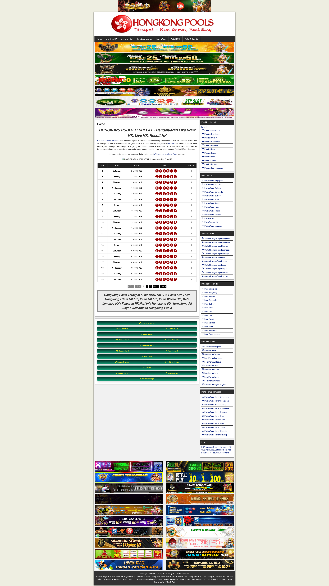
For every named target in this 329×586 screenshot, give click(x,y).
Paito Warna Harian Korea (214, 420)
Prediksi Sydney (210, 138)
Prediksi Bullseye (211, 145)
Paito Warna (161, 39)
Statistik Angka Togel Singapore (217, 238)
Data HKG (219, 450)
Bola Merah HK (210, 350)
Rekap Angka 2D (148, 345)
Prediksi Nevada (210, 164)
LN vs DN (148, 368)
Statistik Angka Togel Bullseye (216, 254)
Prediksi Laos (209, 157)
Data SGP (179, 577)
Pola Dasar (148, 356)
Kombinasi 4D (123, 373)
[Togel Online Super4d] (164, 69)
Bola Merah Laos (211, 373)
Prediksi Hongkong (212, 134)
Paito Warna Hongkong (213, 184)
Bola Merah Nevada (212, 381)
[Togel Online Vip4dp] (200, 488)
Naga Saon (136, 577)
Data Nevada (209, 323)
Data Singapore (210, 289)
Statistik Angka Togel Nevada (216, 273)
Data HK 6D (208, 327)
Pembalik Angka (123, 362)
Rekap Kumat (148, 334)
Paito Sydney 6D (191, 39)
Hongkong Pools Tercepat (108, 141)
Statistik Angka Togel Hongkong (217, 242)
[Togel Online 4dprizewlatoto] (129, 543)
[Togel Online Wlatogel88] (129, 532)
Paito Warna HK (117, 577)
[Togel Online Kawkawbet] (129, 488)
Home (99, 39)
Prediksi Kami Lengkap (213, 168)
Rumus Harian (173, 329)
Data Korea (208, 311)
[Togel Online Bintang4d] (129, 521)
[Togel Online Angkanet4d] (200, 532)
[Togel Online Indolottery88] (200, 521)
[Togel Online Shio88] (200, 554)
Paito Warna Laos (211, 207)
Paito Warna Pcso (211, 200)
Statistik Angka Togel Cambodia (217, 250)
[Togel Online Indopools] (200, 543)
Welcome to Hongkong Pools (165, 154)
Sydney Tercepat (220, 447)
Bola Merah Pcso (211, 366)
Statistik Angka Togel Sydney (216, 246)
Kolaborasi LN (172, 373)
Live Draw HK (111, 39)
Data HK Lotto (201, 579)
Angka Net (107, 577)
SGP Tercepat (207, 447)
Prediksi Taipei (210, 161)
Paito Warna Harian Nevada (215, 431)
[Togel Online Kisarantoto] (164, 91)
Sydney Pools (127, 579)
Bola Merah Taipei (211, 377)
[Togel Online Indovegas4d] (200, 565)
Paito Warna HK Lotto (187, 579)
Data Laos (208, 315)
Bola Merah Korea (211, 369)
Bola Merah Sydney (212, 354)
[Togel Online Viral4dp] (164, 113)
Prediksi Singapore (212, 130)
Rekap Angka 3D (173, 340)
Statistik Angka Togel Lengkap (216, 276)
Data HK (173, 577)
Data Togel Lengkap (212, 334)
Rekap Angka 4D (123, 351)
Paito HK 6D (176, 39)
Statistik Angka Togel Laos (215, 265)
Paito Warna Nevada (212, 215)
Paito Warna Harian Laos (214, 423)
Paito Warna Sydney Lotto (168, 579)
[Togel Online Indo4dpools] (129, 565)
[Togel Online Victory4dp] (129, 477)
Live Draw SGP (127, 39)
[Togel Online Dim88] (164, 58)
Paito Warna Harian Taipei (214, 427)
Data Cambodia (210, 300)
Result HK (216, 453)
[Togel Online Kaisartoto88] (129, 554)
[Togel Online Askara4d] (129, 510)
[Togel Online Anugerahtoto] (200, 510)
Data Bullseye (210, 304)
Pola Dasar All (173, 351)
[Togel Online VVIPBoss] (164, 47)
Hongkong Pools (139, 579)
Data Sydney (209, 296)
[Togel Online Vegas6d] (129, 499)
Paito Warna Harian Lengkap (215, 435)
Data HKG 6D (209, 450)
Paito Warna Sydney (212, 188)
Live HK (171, 143)
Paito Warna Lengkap (213, 226)
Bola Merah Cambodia (213, 358)
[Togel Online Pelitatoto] (164, 102)
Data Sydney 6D (210, 330)
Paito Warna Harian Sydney (215, 405)
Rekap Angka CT (123, 340)
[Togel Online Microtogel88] (129, 467)
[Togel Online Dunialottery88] (200, 499)
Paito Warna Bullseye (213, 196)
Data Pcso (208, 308)
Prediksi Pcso (209, 149)
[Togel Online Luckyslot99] (200, 477)
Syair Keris (224, 453)
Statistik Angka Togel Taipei (215, 269)
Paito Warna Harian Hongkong (216, 401)
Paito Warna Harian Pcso (214, 416)
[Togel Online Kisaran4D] (164, 80)
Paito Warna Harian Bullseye (215, 412)
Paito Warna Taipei (212, 211)
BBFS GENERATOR (148, 323)
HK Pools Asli (170, 582)
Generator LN (123, 329)
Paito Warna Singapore (213, 181)
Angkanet (117, 579)
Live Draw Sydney (144, 39)
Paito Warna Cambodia (213, 192)
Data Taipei (209, 319)
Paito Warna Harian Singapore (216, 397)
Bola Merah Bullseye (212, 362)
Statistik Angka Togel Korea (215, 261)
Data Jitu (227, 450)
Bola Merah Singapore (213, 347)
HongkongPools (152, 579)
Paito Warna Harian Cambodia (216, 408)
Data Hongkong (210, 293)
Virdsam (99, 577)
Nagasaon (128, 577)
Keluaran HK (206, 453)
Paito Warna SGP (163, 577)
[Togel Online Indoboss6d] (200, 467)
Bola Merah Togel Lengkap (215, 385)
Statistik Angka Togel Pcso (215, 257)
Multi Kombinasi (173, 362)
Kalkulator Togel (148, 379)
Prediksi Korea (210, 153)
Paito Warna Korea (212, 203)
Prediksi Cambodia (212, 142)
